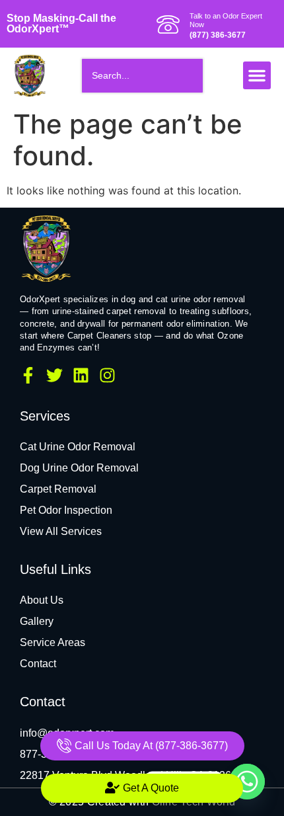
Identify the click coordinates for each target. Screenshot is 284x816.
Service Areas (52, 642)
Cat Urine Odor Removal (77, 446)
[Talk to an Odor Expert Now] (168, 24)
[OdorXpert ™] (46, 248)
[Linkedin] (81, 375)
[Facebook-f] (28, 375)
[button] (257, 75)
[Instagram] (107, 375)
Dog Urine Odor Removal (79, 467)
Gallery (36, 621)
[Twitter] (54, 375)
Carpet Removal (58, 489)
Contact (38, 663)
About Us (41, 600)
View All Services (61, 531)
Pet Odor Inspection (66, 510)
